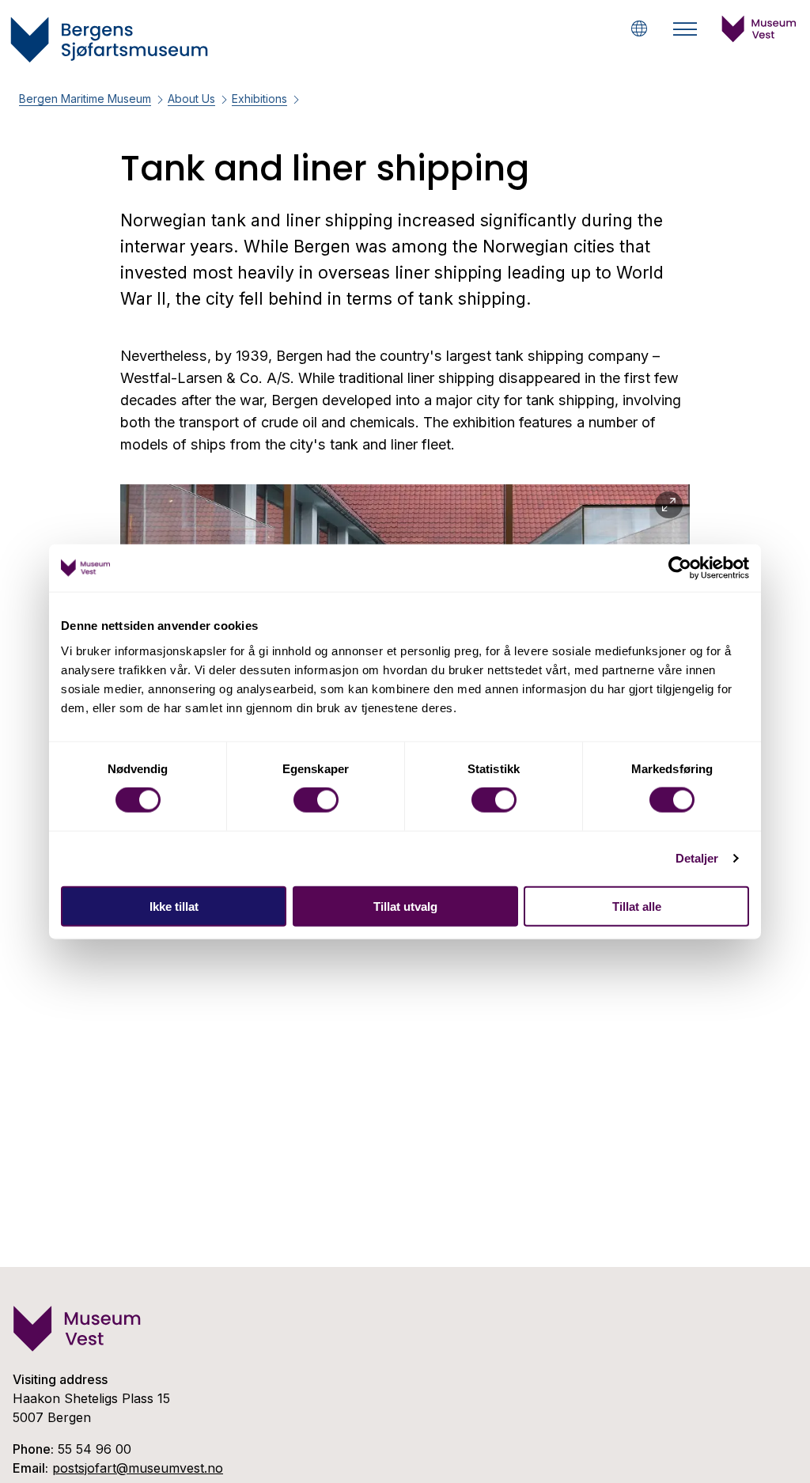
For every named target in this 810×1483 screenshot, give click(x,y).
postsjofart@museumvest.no (137, 1468)
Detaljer (697, 858)
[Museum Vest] (759, 38)
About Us (191, 98)
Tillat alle (636, 905)
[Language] (639, 29)
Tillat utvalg (405, 905)
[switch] (316, 800)
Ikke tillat (174, 905)
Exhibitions (259, 98)
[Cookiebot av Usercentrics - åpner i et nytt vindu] (680, 568)
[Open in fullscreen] (669, 505)
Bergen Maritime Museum (85, 98)
